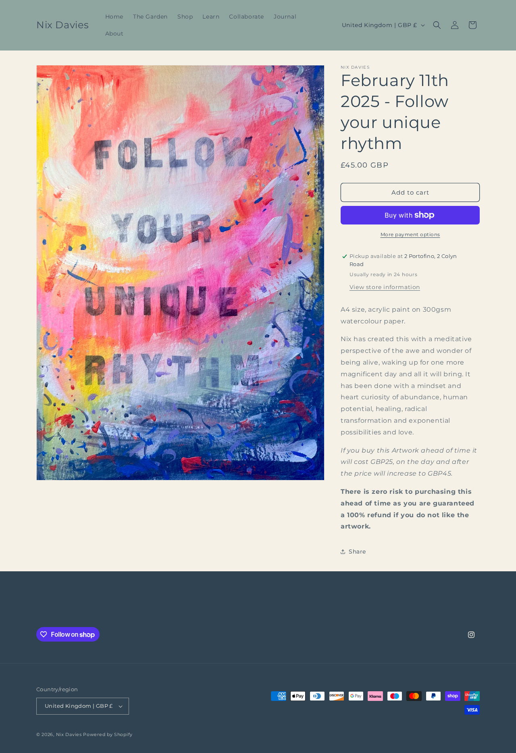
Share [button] (357, 551)
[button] (437, 25)
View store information (385, 287)
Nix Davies (69, 734)
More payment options (410, 234)
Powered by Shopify (108, 734)
